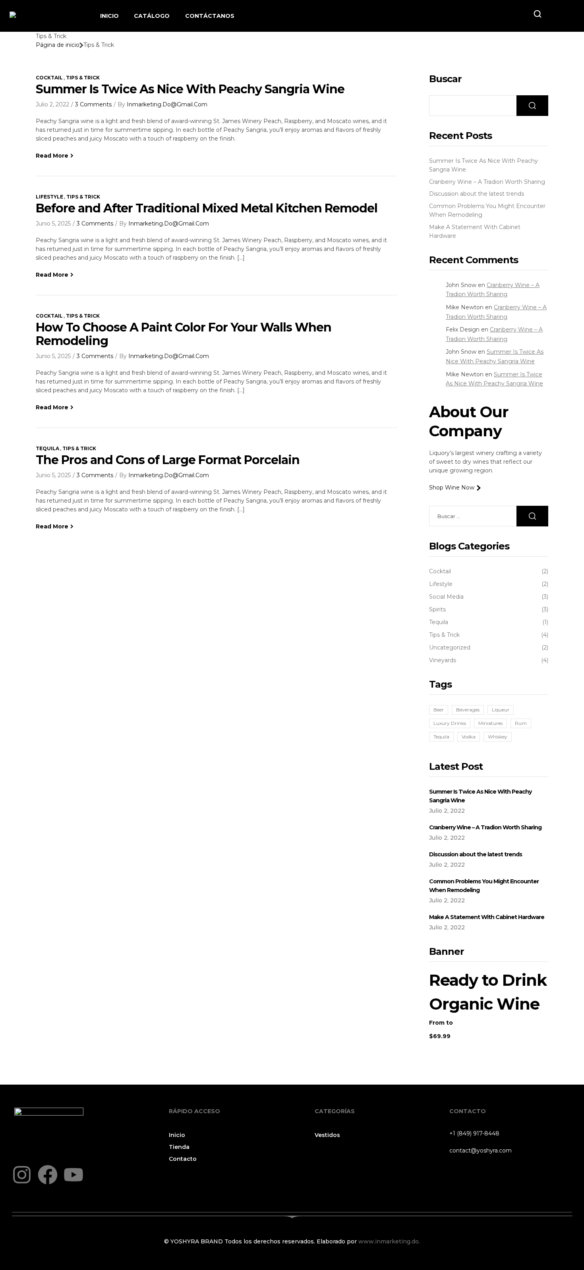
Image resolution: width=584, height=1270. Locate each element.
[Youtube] (73, 1175)
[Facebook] (48, 1175)
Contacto (183, 1158)
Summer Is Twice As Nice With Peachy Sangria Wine (190, 89)
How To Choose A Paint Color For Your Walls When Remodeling (183, 334)
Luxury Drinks (449, 723)
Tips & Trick (83, 78)
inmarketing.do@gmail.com (167, 104)
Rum (521, 723)
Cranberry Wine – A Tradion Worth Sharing (487, 181)
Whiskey (497, 737)
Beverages (468, 710)
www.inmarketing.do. (388, 1241)
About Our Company (468, 421)
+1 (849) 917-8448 (474, 1133)
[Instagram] (22, 1175)
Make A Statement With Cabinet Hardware (486, 917)
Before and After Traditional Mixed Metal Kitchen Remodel (206, 208)
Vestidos (327, 1135)
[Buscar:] (488, 516)
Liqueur (500, 710)
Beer (438, 710)
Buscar (445, 79)
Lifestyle (49, 197)
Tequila (47, 448)
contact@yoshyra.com (480, 1150)
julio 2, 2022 (52, 104)
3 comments (93, 104)
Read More (52, 155)
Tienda (179, 1147)
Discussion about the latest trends (476, 193)
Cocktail (49, 78)
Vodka (469, 737)
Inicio (177, 1135)
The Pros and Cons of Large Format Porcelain (168, 460)
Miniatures (490, 723)
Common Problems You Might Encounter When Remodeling (484, 886)
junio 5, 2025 (53, 223)
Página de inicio (57, 44)
